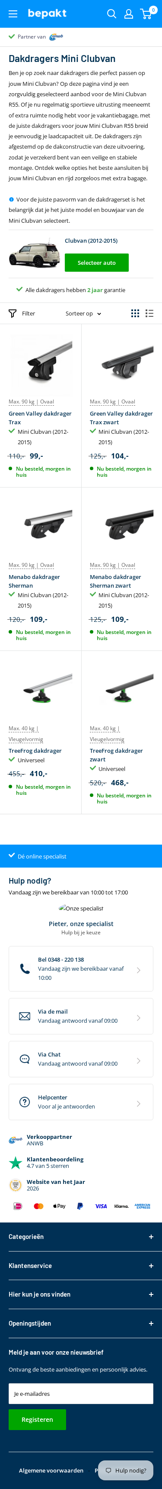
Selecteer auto (97, 263)
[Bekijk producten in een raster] (135, 313)
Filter (28, 313)
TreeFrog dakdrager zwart (116, 755)
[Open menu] (13, 13)
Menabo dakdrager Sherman (34, 581)
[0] (146, 14)
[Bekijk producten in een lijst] (149, 313)
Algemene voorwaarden (51, 1470)
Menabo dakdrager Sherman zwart (115, 581)
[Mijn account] (128, 14)
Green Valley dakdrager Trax (40, 418)
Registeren (37, 1419)
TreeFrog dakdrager (35, 750)
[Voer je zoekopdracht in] (112, 14)
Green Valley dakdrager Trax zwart (121, 418)
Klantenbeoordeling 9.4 (45, 36)
